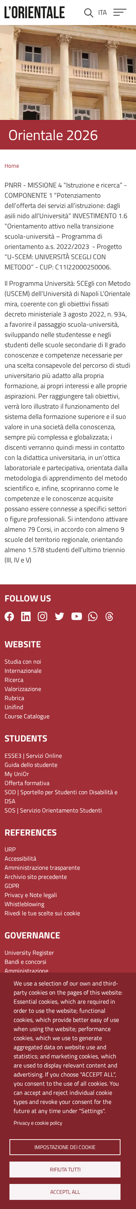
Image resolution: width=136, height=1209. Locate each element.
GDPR (12, 885)
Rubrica (14, 697)
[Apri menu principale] (119, 12)
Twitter (59, 616)
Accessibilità (20, 858)
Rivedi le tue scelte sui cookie (42, 913)
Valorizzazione (23, 688)
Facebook (9, 616)
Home (12, 165)
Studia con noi (23, 661)
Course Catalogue (27, 716)
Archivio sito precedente (36, 876)
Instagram (42, 616)
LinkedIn (26, 616)
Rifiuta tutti (64, 1169)
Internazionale (23, 670)
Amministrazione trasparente (42, 867)
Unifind (14, 707)
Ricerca (14, 679)
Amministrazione (26, 970)
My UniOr (17, 773)
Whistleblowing (24, 903)
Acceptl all (65, 1191)
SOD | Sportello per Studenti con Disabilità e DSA (61, 796)
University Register (29, 952)
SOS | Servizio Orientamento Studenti (53, 810)
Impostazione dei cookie (65, 1147)
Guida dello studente (31, 764)
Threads (109, 616)
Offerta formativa (27, 782)
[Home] (35, 12)
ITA (102, 12)
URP (10, 849)
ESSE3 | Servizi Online (33, 755)
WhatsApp (92, 616)
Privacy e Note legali (31, 894)
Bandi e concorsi (25, 961)
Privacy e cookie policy (38, 1123)
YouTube (76, 616)
